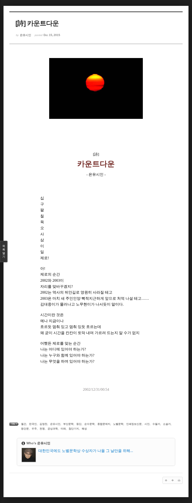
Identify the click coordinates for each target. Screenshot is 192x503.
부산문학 (68, 424)
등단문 (25, 428)
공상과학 (53, 428)
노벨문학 (118, 424)
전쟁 (42, 428)
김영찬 (43, 424)
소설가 (167, 424)
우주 (34, 428)
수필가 (156, 424)
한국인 (33, 424)
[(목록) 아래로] (172, 480)
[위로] (166, 480)
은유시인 (55, 424)
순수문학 (89, 424)
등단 (78, 424)
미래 (63, 428)
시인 (147, 424)
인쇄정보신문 (134, 424)
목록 (3, 251)
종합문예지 (103, 424)
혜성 (84, 428)
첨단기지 (74, 428)
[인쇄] (179, 480)
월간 (23, 424)
